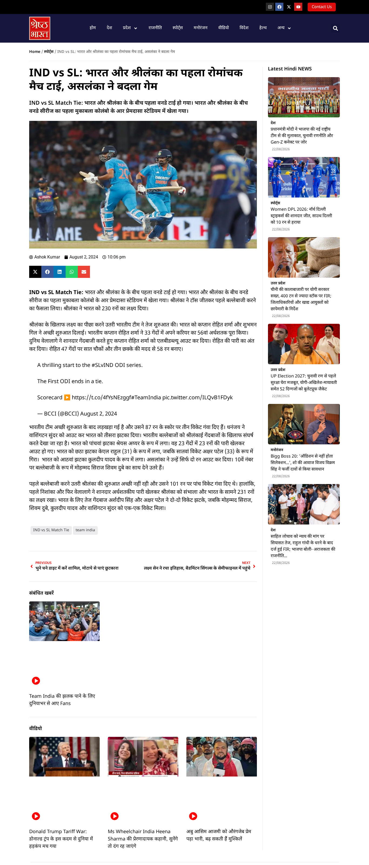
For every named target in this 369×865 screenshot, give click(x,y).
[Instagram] (270, 7)
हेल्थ (263, 28)
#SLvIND (102, 365)
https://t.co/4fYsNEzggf (101, 397)
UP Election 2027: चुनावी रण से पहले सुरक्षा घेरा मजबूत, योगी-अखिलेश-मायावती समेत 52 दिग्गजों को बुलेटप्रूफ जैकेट (304, 383)
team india (85, 530)
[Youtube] (298, 7)
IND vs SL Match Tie (51, 530)
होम (93, 28)
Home (34, 52)
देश (109, 28)
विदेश (244, 28)
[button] (335, 28)
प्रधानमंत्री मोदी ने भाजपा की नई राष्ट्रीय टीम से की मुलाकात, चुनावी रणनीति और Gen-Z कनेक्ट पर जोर (302, 136)
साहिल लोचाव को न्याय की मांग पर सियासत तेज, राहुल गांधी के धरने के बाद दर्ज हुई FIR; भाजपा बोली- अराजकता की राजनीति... (303, 546)
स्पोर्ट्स (178, 28)
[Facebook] (279, 7)
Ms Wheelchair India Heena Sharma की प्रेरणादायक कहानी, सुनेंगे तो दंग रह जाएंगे (143, 839)
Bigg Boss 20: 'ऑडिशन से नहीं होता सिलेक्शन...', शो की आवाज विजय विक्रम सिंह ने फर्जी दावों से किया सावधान (303, 463)
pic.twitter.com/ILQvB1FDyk (197, 397)
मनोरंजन (200, 28)
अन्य (280, 28)
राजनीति (155, 28)
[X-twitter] (289, 7)
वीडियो (223, 28)
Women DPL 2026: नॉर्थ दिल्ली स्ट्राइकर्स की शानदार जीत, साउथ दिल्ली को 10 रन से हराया (301, 216)
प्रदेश (127, 28)
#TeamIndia (146, 397)
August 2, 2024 (98, 414)
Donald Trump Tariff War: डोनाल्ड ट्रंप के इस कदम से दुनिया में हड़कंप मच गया (61, 839)
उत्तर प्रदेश (278, 283)
